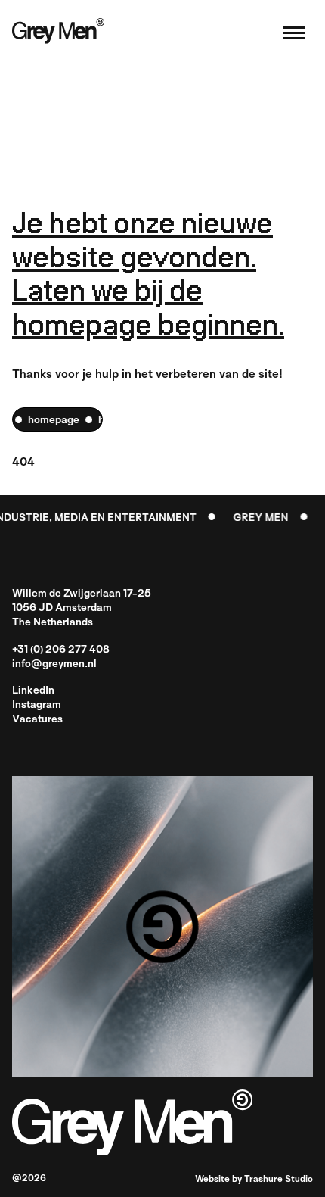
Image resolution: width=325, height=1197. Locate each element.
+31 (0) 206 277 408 (61, 650)
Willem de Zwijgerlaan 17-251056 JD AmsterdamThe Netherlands (81, 608)
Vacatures (37, 720)
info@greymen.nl (54, 664)
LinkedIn (33, 691)
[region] (57, 419)
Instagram (36, 705)
